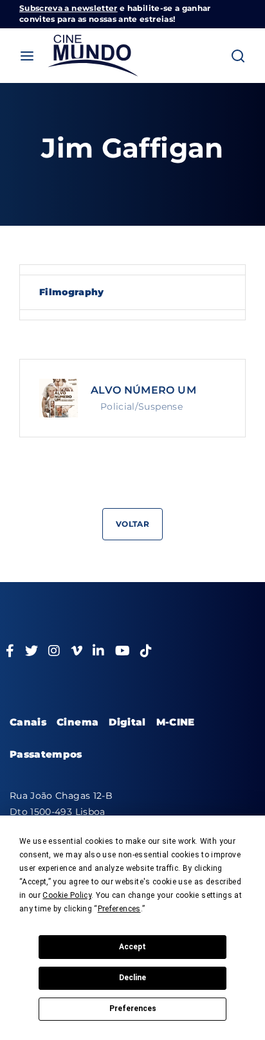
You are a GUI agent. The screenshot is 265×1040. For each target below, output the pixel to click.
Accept (132, 946)
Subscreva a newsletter (68, 8)
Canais (28, 722)
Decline (132, 977)
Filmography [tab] (71, 292)
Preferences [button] (119, 908)
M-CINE (175, 722)
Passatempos (46, 754)
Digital (127, 722)
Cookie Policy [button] (66, 895)
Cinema (77, 722)
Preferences (132, 1008)
